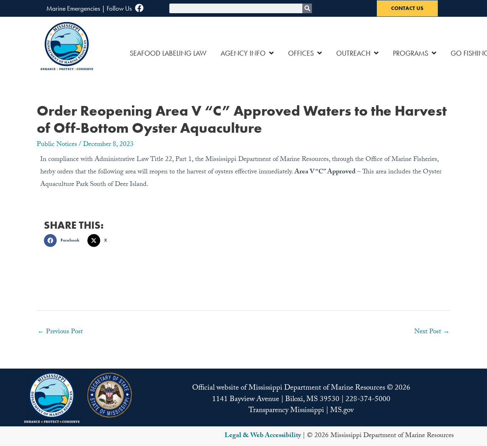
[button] (64, 240)
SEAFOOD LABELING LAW (168, 53)
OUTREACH (353, 53)
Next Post (432, 332)
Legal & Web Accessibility (263, 436)
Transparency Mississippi (286, 411)
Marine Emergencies (73, 8)
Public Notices (57, 145)
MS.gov (342, 411)
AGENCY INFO (243, 53)
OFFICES (301, 53)
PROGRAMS (410, 53)
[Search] (307, 8)
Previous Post (60, 332)
